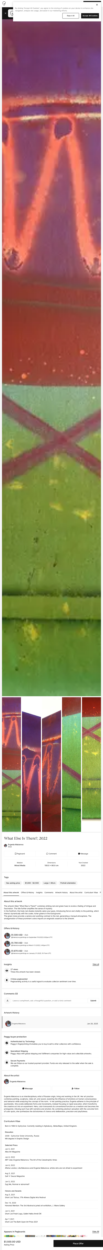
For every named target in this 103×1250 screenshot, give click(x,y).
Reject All (70, 16)
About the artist (76, 892)
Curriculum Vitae (91, 892)
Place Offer (78, 1243)
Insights (39, 892)
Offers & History (27, 892)
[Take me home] (4, 3)
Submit (93, 1001)
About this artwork (11, 892)
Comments (48, 892)
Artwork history (61, 892)
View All (95, 1231)
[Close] (97, 5)
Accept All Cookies (90, 16)
